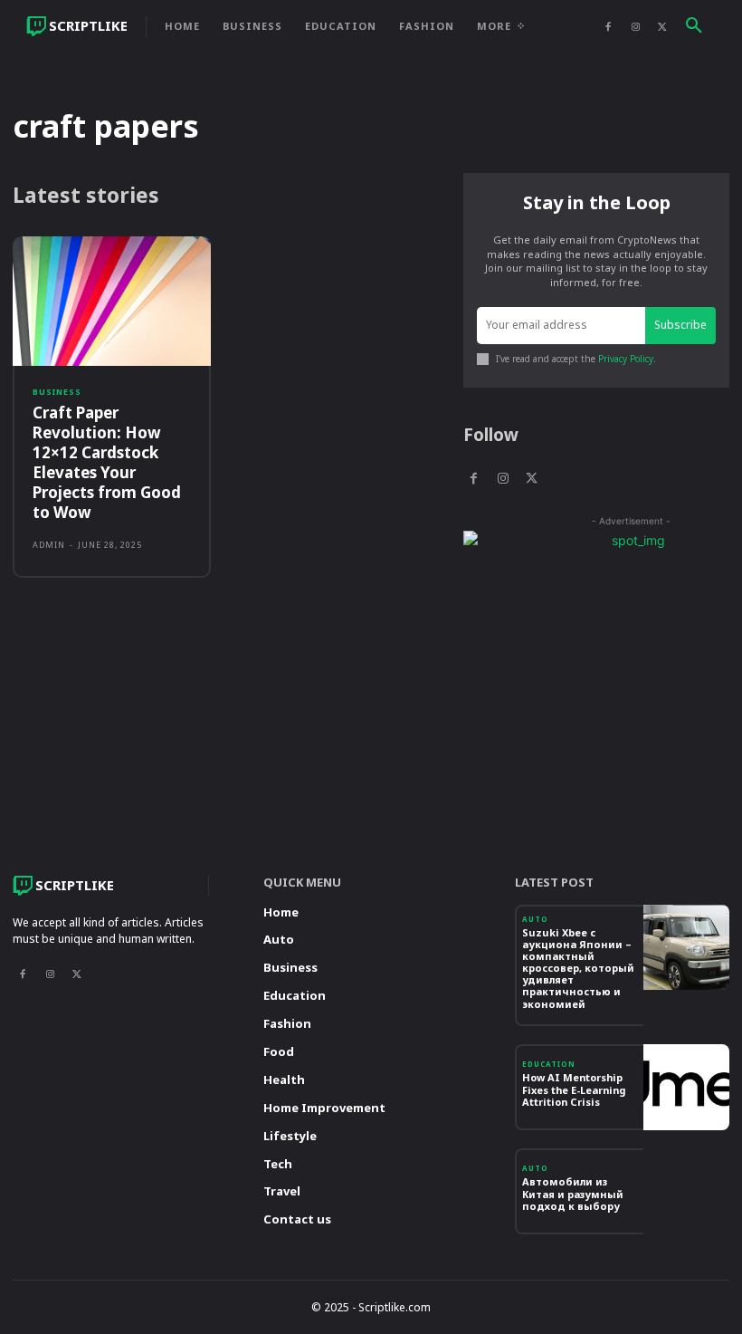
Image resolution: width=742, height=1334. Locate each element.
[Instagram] (635, 26)
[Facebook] (608, 26)
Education (549, 1064)
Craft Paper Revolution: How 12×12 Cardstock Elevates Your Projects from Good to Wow (107, 462)
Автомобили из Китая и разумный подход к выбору (572, 1193)
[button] (694, 26)
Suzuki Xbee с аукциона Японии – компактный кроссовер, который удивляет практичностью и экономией (578, 968)
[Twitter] (662, 26)
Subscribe (680, 324)
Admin (49, 545)
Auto (535, 919)
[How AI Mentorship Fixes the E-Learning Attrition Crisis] (686, 1087)
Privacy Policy (625, 358)
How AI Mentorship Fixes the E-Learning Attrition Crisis (573, 1089)
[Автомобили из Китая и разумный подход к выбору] (686, 1191)
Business (57, 392)
